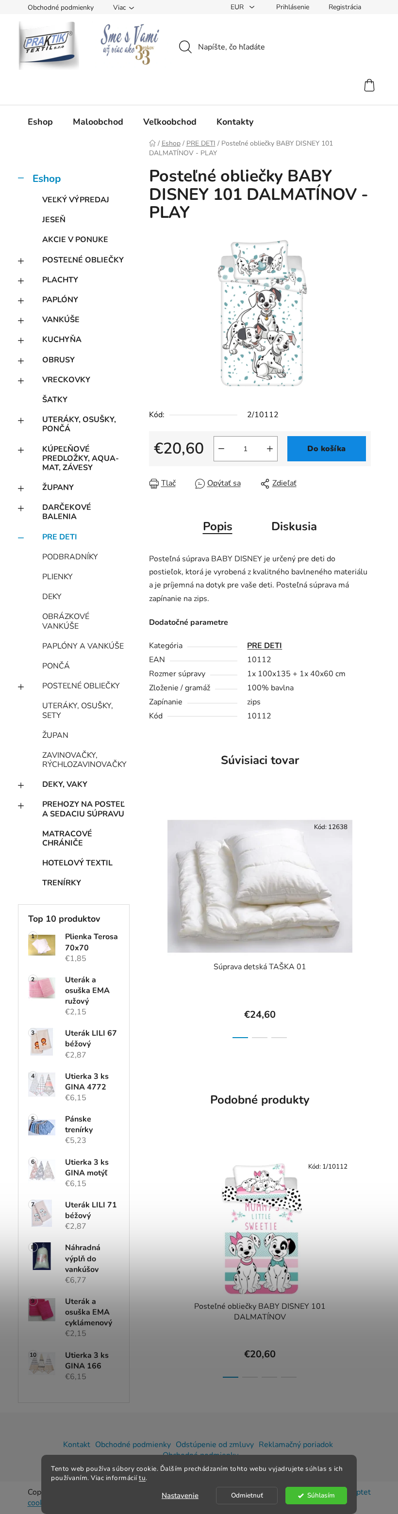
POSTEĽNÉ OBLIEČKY (83, 260)
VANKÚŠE (61, 319)
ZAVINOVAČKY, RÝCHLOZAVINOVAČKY (84, 760)
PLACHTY (60, 280)
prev (157, 924)
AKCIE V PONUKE (75, 239)
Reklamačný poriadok (296, 1444)
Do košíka (326, 448)
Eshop (47, 178)
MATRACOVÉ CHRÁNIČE (67, 838)
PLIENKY (57, 576)
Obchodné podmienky (61, 7)
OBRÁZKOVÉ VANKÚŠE (65, 621)
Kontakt (76, 1444)
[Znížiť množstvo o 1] (221, 449)
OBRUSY (58, 360)
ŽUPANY (58, 487)
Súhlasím (321, 1495)
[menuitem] (40, 121)
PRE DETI (59, 537)
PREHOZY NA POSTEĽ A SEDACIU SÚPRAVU (83, 809)
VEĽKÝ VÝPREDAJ (75, 200)
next (363, 924)
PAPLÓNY (60, 299)
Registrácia (345, 7)
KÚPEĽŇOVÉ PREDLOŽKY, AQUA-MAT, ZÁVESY (80, 458)
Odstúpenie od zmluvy (215, 1444)
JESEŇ (54, 219)
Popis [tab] (217, 526)
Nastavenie (180, 1495)
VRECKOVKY (66, 379)
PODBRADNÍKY (70, 557)
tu (142, 1477)
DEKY (52, 596)
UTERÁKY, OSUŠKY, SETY (77, 710)
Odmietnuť (247, 1495)
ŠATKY (54, 399)
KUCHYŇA (62, 339)
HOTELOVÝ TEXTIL (77, 863)
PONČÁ (56, 666)
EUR (238, 7)
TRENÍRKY (61, 883)
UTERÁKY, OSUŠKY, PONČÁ (79, 424)
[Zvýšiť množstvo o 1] (270, 449)
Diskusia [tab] (294, 526)
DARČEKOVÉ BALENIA (66, 512)
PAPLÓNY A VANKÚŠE (83, 646)
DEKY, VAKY (64, 784)
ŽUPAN (55, 735)
